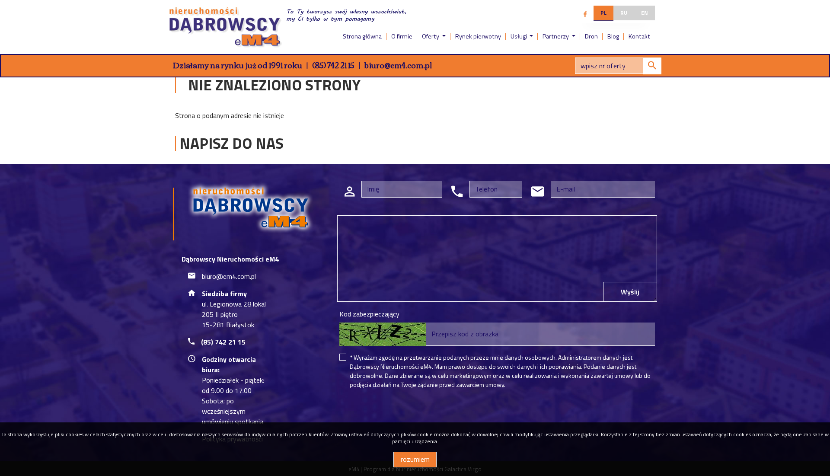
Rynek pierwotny (478, 36)
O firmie (401, 36)
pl (603, 13)
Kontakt (639, 36)
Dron (591, 36)
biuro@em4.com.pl (398, 65)
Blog (613, 36)
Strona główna (362, 36)
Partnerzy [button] (556, 36)
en (644, 13)
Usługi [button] (519, 36)
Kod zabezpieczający (369, 314)
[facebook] (585, 14)
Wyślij (630, 292)
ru (623, 13)
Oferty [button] (431, 36)
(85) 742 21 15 (333, 65)
